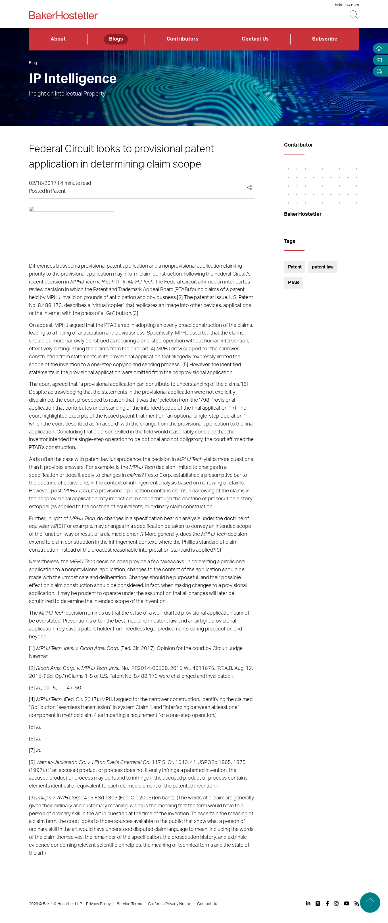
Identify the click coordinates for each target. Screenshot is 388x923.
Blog (33, 63)
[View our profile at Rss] (356, 903)
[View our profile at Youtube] (346, 903)
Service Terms (129, 904)
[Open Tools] (378, 71)
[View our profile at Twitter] (318, 903)
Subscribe (324, 39)
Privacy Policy (98, 904)
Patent (58, 191)
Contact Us (255, 39)
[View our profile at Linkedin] (308, 903)
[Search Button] (354, 15)
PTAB (293, 282)
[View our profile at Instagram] (336, 903)
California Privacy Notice (169, 904)
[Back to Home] (63, 15)
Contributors (182, 39)
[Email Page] (378, 60)
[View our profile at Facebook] (327, 903)
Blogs (116, 39)
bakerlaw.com (347, 5)
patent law (322, 267)
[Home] (378, 48)
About (58, 39)
